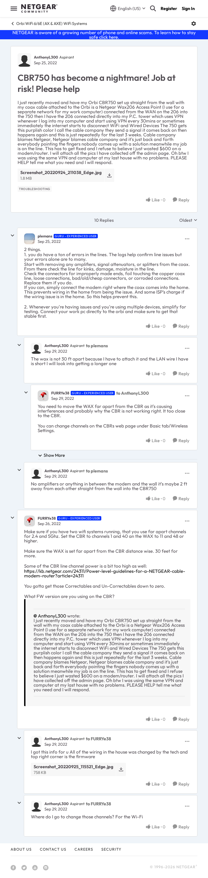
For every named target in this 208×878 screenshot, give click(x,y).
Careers (83, 849)
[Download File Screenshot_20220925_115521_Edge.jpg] (121, 769)
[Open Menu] (193, 23)
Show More (54, 455)
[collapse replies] (12, 235)
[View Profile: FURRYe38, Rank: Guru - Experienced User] (43, 395)
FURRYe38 (60, 393)
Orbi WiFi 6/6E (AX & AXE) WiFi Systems (51, 23)
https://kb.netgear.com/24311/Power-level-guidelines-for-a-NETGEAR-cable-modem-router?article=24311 (104, 573)
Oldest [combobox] (188, 220)
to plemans (97, 345)
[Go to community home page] (39, 8)
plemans (45, 236)
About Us (21, 849)
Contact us (53, 849)
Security (111, 849)
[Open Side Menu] (14, 8)
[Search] (153, 8)
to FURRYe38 (98, 739)
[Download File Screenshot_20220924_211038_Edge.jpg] (109, 175)
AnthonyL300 (46, 57)
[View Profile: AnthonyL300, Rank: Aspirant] (24, 60)
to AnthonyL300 (132, 393)
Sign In (188, 8)
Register (169, 8)
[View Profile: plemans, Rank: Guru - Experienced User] (29, 238)
